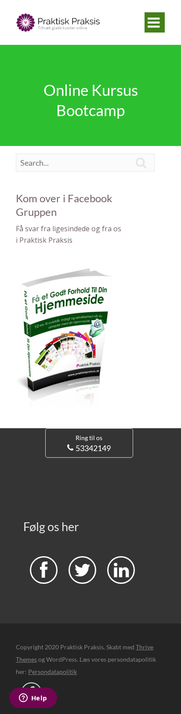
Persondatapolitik (52, 671)
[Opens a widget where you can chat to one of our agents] (33, 699)
